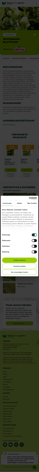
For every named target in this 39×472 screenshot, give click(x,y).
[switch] (34, 240)
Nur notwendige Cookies (19, 272)
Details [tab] (19, 203)
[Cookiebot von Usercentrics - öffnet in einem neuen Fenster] (29, 198)
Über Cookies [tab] (32, 203)
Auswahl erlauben (19, 266)
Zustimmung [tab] (7, 203)
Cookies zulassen (19, 260)
